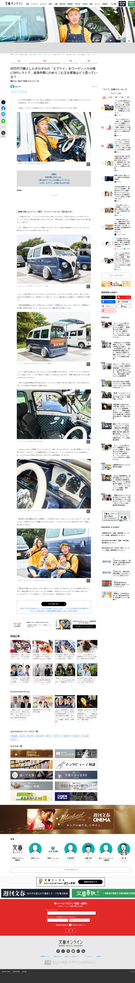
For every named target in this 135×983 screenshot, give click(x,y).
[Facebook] (58, 951)
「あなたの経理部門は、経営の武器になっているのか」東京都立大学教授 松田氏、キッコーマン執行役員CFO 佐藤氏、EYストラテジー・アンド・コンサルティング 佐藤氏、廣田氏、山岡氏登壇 (65, 716)
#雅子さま (49, 736)
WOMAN (77, 4)
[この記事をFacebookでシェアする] (3, 108)
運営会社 (99, 956)
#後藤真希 (14, 736)
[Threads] (68, 951)
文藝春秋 (70, 4)
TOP (11, 54)
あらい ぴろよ (120, 248)
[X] (63, 951)
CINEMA (85, 4)
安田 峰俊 (119, 181)
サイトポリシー (88, 956)
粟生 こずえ (119, 215)
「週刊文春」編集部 (121, 234)
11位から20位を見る (116, 275)
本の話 (24, 971)
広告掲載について (45, 956)
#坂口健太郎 (40, 736)
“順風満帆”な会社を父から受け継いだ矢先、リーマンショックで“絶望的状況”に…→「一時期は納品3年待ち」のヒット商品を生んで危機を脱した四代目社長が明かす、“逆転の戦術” (87, 715)
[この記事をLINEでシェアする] (3, 121)
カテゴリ (42, 4)
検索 (114, 4)
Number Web (6, 971)
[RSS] (83, 951)
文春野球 (104, 4)
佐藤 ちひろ (119, 135)
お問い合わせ (57, 956)
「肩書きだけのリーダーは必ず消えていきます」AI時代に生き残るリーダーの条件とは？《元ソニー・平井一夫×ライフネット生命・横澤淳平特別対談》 (20, 714)
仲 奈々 (118, 170)
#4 (89, 61)
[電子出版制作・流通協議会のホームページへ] (47, 963)
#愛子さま (58, 736)
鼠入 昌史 (119, 115)
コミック (97, 4)
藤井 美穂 (119, 231)
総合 (119, 93)
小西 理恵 (128, 248)
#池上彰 (22, 736)
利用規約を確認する (62, 925)
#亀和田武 (66, 736)
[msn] (78, 951)
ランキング (34, 4)
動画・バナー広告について (72, 956)
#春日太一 (14, 739)
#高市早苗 (30, 736)
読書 (91, 4)
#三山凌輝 (85, 736)
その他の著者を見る (71, 870)
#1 (19, 61)
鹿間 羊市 (18, 86)
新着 (27, 4)
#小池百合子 (76, 736)
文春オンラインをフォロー (85, 626)
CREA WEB (16, 971)
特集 (50, 4)
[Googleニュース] (73, 951)
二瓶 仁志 (119, 269)
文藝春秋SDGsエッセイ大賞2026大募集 (41, 711)
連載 (56, 4)
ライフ (16, 54)
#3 (70, 61)
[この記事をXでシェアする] (3, 103)
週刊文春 (62, 4)
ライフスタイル (22, 92)
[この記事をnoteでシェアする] (3, 127)
